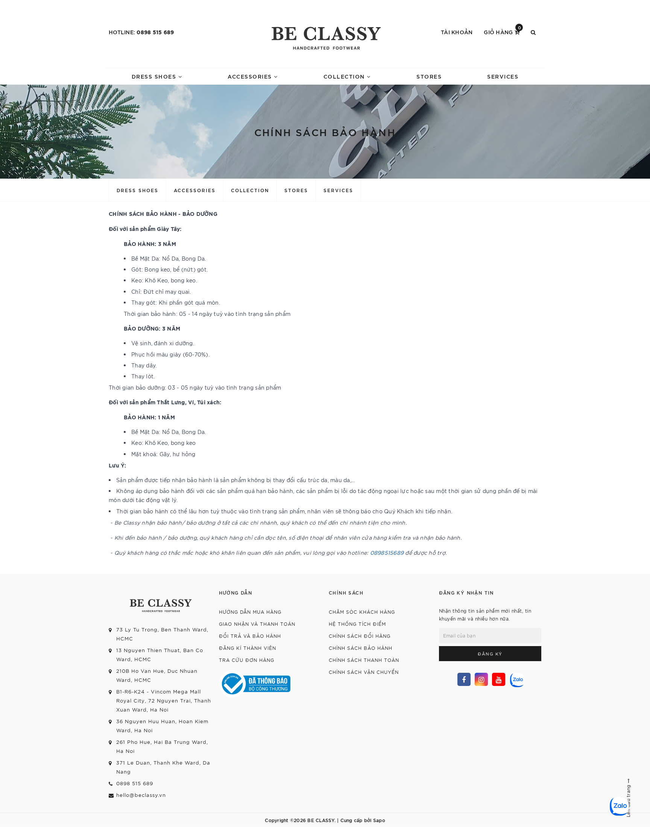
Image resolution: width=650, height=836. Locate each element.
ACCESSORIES (251, 76)
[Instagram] (481, 679)
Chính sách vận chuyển (364, 672)
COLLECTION (345, 76)
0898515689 (387, 552)
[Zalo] (516, 679)
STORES (429, 76)
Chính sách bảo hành (360, 648)
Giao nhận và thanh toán (257, 624)
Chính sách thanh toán (364, 660)
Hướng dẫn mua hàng (250, 611)
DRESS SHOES (155, 76)
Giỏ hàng (502, 31)
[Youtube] (498, 679)
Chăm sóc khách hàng (362, 611)
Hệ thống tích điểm (357, 624)
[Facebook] (464, 679)
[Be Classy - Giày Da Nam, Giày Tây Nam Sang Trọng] (325, 36)
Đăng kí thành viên (247, 648)
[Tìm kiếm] (533, 31)
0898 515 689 (155, 31)
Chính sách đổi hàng (359, 636)
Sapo (379, 820)
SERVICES (502, 76)
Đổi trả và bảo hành (250, 636)
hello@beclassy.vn (141, 795)
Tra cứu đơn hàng (246, 660)
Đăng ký (490, 653)
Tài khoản (456, 31)
